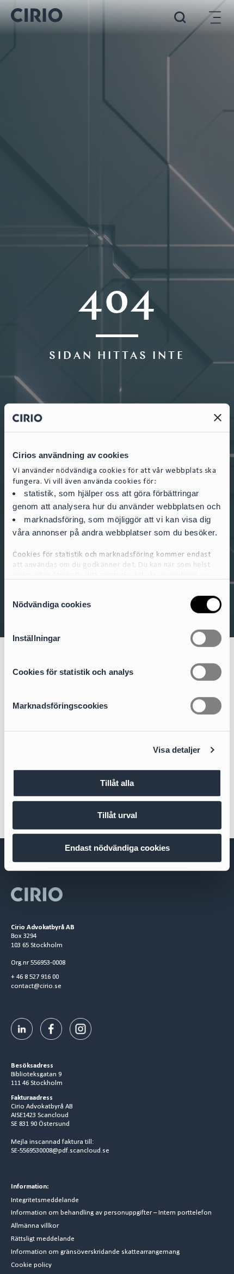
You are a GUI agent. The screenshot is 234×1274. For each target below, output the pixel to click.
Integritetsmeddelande (45, 1200)
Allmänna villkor (35, 1226)
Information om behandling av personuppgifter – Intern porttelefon (111, 1213)
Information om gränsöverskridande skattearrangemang (95, 1252)
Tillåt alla (117, 783)
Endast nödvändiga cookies (117, 847)
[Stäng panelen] (217, 417)
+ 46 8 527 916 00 (35, 976)
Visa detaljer (176, 749)
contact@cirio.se (36, 986)
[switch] (205, 638)
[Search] (180, 17)
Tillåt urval (117, 815)
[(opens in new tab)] (22, 1029)
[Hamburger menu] (215, 17)
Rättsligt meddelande (43, 1239)
